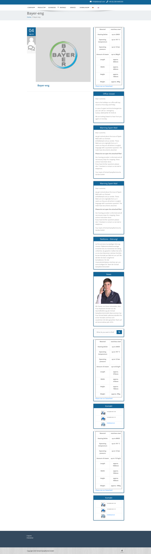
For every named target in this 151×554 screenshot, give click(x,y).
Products (41, 7)
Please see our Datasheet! (104, 86)
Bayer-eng (43, 85)
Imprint (29, 536)
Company (30, 7)
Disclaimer (30, 538)
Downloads (84, 7)
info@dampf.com (98, 2)
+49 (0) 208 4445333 (116, 2)
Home (29, 17)
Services (73, 7)
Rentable (63, 7)
